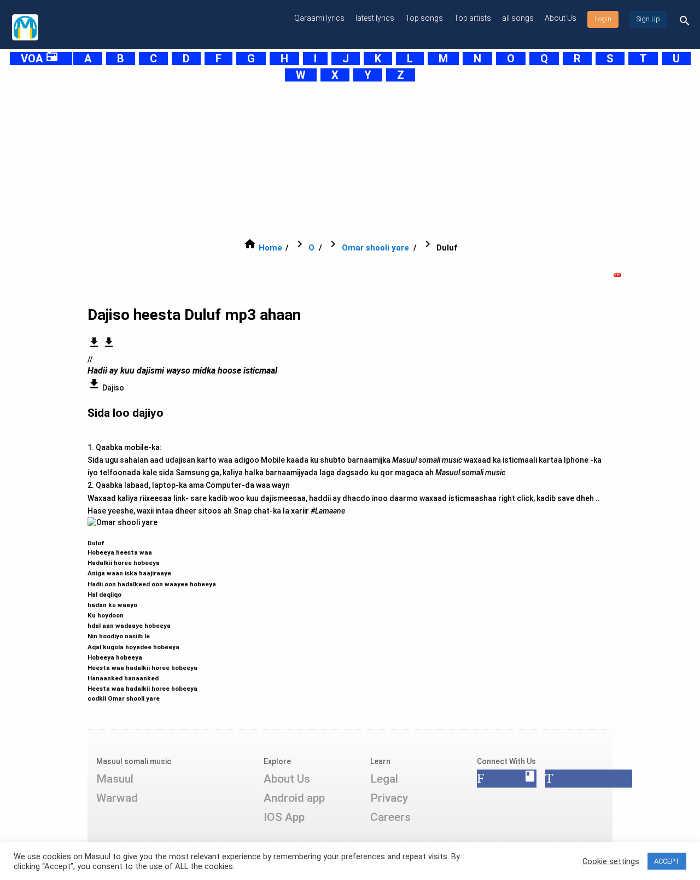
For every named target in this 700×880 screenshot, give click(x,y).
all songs (518, 18)
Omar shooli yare (375, 248)
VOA (40, 58)
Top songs (424, 18)
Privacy (389, 798)
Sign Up (648, 19)
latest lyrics (374, 18)
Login (602, 19)
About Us (560, 18)
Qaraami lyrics (319, 18)
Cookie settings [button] (610, 861)
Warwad (117, 798)
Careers (390, 817)
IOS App (284, 817)
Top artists (472, 18)
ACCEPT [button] (667, 861)
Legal (384, 778)
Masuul (114, 778)
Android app (294, 798)
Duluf (152, 616)
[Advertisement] (337, 159)
